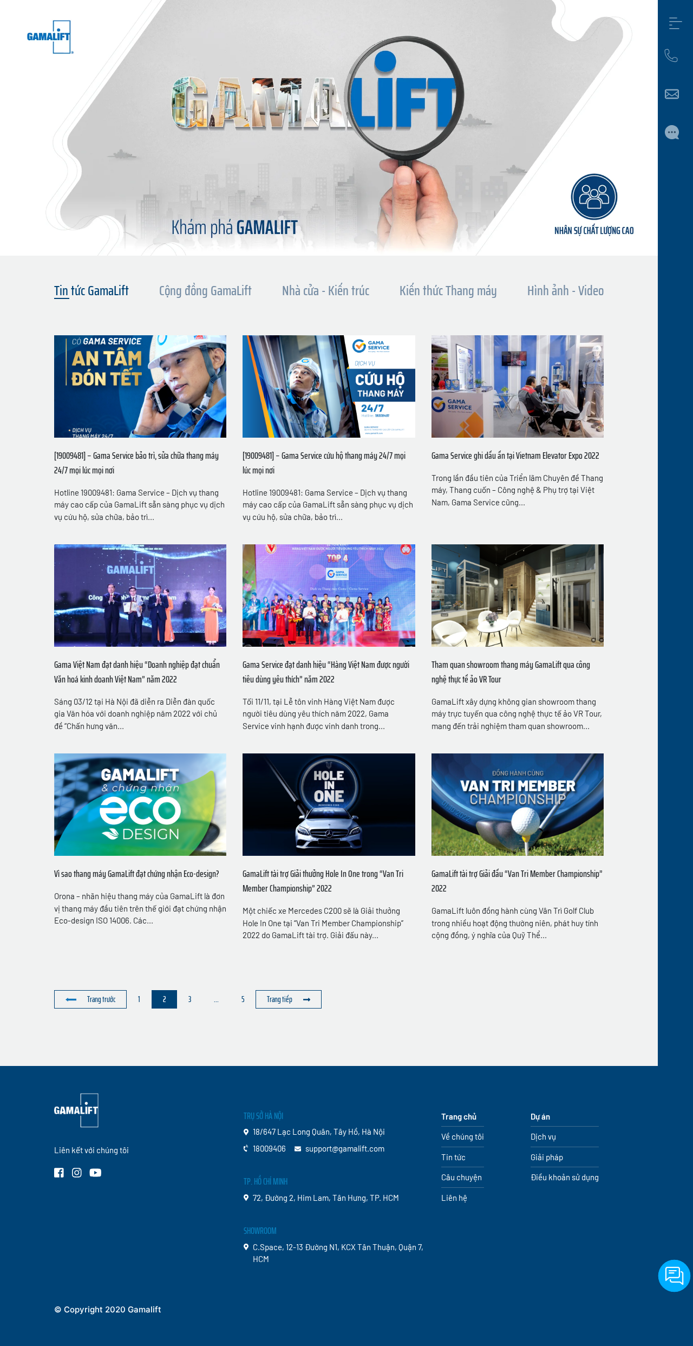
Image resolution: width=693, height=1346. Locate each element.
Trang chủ (70, 1045)
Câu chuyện (327, 1045)
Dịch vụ (219, 1045)
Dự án (251, 1045)
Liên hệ (374, 1045)
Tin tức (281, 1045)
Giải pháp (178, 1045)
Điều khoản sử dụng (565, 1177)
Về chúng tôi (125, 1045)
